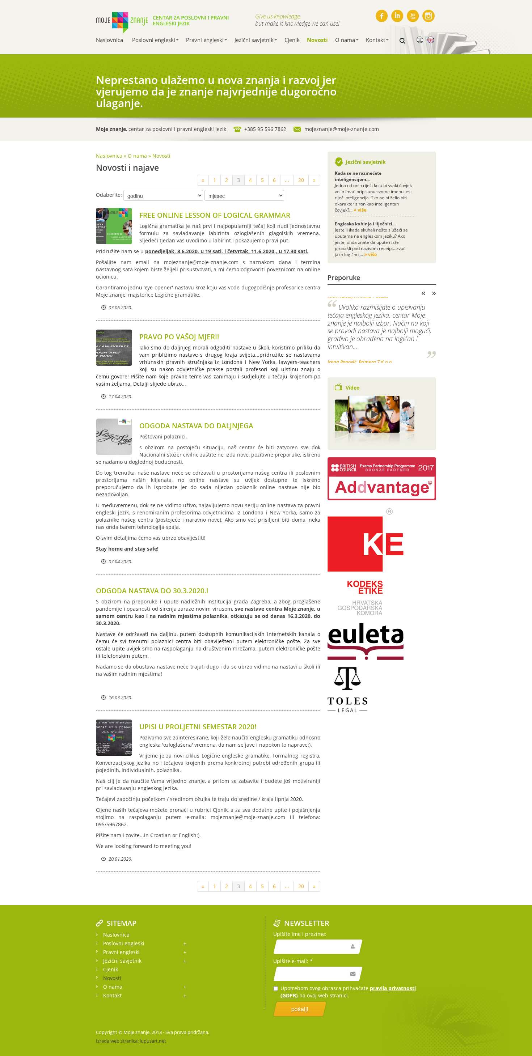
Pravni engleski (205, 39)
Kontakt (375, 39)
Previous (423, 293)
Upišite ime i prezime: (299, 933)
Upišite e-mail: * (293, 961)
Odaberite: (109, 194)
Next (434, 293)
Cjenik (292, 39)
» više (360, 210)
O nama (345, 39)
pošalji (299, 1009)
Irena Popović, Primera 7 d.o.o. (360, 359)
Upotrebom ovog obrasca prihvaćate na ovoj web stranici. (348, 992)
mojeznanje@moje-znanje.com (341, 129)
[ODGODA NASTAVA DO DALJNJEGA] (114, 436)
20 (301, 180)
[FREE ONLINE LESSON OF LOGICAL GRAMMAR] (114, 225)
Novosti (317, 39)
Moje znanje (136, 1032)
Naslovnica (109, 39)
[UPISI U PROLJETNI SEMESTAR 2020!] (114, 737)
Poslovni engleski (153, 39)
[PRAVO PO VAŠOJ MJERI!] (114, 347)
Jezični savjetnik (254, 39)
